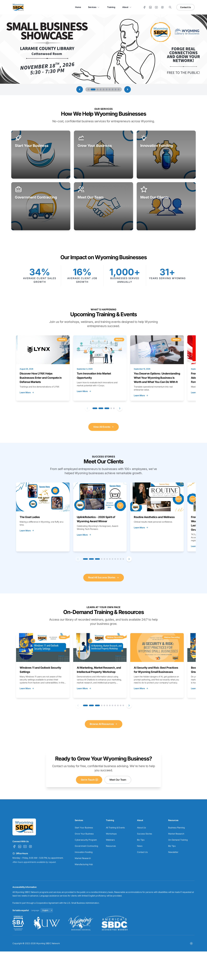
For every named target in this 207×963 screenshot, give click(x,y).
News (139, 846)
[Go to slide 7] (109, 89)
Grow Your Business (84, 833)
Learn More (25, 392)
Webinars (110, 840)
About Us (141, 827)
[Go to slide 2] (91, 89)
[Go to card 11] (120, 559)
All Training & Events (115, 827)
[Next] (119, 408)
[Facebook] (144, 7)
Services (92, 7)
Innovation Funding (83, 852)
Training (111, 7)
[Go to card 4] (111, 408)
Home (78, 7)
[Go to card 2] (100, 408)
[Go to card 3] (106, 408)
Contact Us (185, 7)
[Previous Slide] (79, 89)
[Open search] (170, 7)
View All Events (101, 426)
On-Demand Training (178, 840)
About (125, 7)
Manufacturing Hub (84, 864)
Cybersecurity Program (86, 840)
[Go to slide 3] (96, 89)
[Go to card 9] (115, 559)
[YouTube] (156, 7)
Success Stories (144, 833)
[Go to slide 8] (112, 89)
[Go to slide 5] (103, 89)
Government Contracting (86, 846)
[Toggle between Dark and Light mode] (191, 943)
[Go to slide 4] (100, 89)
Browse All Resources (102, 724)
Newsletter (173, 852)
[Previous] (87, 408)
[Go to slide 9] (115, 89)
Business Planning (176, 827)
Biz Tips (140, 840)
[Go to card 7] (110, 559)
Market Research (83, 858)
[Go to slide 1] (88, 89)
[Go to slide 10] (118, 89)
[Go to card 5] (114, 408)
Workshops (111, 833)
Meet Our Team (117, 779)
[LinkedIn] (150, 7)
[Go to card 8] (112, 559)
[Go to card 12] (123, 559)
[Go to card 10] (118, 559)
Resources (111, 846)
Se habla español (20, 910)
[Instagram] (162, 7)
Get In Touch (88, 779)
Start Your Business (84, 827)
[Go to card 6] (107, 559)
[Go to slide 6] (106, 89)
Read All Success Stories (101, 577)
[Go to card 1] (94, 408)
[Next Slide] (127, 89)
